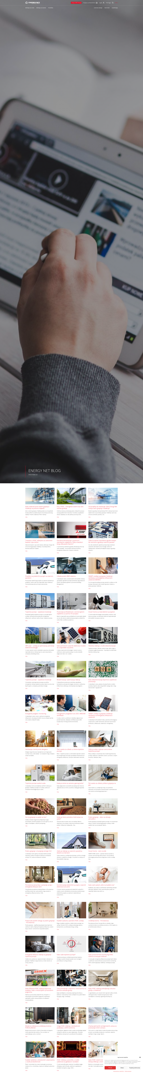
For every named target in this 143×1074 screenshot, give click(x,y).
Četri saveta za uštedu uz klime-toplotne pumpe (70, 750)
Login (100, 2)
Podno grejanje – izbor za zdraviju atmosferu (99, 818)
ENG (116, 3)
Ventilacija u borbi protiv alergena (36, 749)
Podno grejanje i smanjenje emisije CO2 (38, 851)
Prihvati (110, 1067)
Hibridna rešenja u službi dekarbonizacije (102, 646)
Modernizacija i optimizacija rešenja (68, 680)
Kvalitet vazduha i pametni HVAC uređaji (70, 921)
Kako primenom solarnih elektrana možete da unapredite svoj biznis (71, 647)
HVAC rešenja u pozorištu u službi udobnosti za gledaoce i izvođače (68, 1061)
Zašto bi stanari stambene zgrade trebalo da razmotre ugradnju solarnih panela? (102, 541)
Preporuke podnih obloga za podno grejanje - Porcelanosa (40, 921)
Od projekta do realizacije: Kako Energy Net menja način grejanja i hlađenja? (102, 507)
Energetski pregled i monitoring (35, 714)
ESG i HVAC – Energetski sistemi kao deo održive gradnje (70, 507)
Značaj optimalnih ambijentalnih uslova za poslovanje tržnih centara (102, 1027)
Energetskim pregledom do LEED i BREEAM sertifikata (71, 714)
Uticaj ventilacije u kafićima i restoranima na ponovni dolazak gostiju (71, 989)
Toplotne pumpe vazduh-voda (35, 783)
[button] (140, 1057)
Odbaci (122, 1067)
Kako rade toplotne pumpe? (66, 955)
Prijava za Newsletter (89, 2)
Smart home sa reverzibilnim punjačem (101, 612)
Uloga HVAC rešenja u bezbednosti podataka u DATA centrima (68, 1027)
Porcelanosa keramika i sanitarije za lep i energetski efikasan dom (38, 886)
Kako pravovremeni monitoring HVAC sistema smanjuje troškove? (100, 955)
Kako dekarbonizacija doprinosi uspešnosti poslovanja (102, 681)
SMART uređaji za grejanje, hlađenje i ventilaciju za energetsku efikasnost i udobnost (100, 715)
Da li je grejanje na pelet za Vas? (36, 817)
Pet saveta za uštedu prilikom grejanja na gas (102, 784)
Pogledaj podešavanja (134, 1067)
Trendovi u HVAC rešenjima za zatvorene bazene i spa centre (38, 541)
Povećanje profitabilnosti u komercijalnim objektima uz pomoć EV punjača (70, 613)
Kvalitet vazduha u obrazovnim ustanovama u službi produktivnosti (40, 1061)
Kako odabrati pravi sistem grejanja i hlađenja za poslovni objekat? (37, 507)
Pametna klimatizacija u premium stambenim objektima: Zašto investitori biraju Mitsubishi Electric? (70, 542)
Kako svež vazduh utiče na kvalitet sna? (101, 885)
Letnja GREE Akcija (76, 3)
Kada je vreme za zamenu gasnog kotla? (70, 783)
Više (26, 517)
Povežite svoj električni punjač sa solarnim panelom (39, 577)
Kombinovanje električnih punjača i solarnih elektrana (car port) (71, 886)
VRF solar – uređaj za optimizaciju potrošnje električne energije (39, 647)
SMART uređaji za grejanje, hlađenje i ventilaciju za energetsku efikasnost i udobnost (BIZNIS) (100, 578)
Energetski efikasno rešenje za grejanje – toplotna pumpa (38, 955)
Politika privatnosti (128, 1071)
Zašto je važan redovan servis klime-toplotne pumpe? (100, 750)
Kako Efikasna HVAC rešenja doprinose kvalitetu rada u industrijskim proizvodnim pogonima (39, 990)
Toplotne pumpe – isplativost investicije (38, 612)
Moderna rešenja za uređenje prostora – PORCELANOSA (38, 1027)
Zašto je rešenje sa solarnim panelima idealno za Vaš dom (69, 852)
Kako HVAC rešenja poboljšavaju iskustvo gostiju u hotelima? (101, 989)
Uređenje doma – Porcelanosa (98, 921)
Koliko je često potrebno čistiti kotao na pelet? (70, 818)
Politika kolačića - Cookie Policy (118, 1071)
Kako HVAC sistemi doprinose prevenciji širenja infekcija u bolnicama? (101, 1061)
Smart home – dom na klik (97, 851)
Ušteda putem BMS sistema (66, 576)
